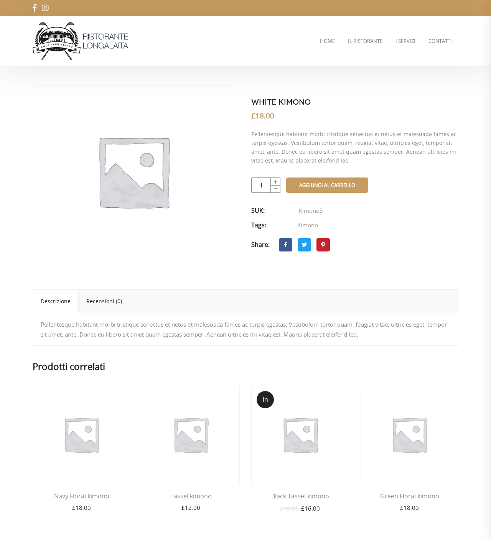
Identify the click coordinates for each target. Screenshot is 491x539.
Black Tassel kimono (300, 496)
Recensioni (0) (104, 301)
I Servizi (405, 41)
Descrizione (56, 301)
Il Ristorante (365, 41)
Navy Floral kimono (81, 496)
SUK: (258, 210)
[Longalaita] (83, 41)
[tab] (56, 301)
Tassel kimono (191, 496)
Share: (260, 244)
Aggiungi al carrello (327, 185)
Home (327, 41)
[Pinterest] (323, 244)
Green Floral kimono (409, 496)
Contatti (440, 41)
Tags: (258, 225)
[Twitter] (304, 244)
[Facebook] (285, 244)
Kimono (307, 225)
